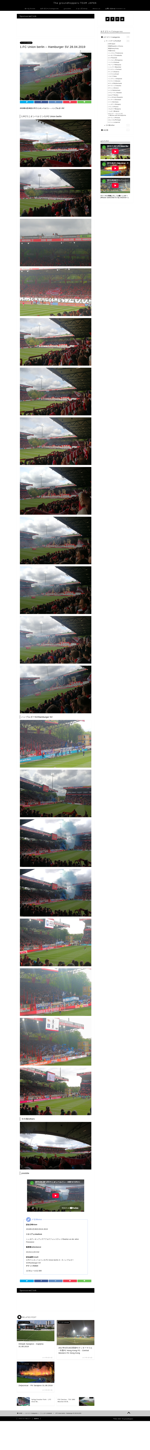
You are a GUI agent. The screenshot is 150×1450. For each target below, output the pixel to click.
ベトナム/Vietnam (113, 62)
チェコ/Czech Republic (115, 97)
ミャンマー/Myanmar (114, 67)
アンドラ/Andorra (113, 71)
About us (96, 8)
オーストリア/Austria (114, 85)
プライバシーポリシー (24, 1418)
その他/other (117, 125)
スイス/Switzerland (114, 90)
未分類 (115, 130)
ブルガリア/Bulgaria (114, 109)
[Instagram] (117, 19)
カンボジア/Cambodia (115, 55)
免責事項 (36, 1418)
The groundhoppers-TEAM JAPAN (75, 3)
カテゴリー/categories (49, 8)
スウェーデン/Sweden (115, 92)
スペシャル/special (114, 122)
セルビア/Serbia (113, 95)
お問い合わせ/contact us (115, 8)
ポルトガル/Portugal (114, 120)
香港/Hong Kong (113, 48)
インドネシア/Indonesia (115, 53)
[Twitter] (108, 19)
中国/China (111, 50)
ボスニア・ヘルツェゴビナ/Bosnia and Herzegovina (117, 114)
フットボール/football (26, 42)
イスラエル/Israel (113, 74)
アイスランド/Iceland (114, 69)
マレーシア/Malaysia (114, 64)
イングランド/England (115, 78)
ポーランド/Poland (114, 117)
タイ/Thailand (112, 57)
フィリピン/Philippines (115, 60)
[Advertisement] (55, 27)
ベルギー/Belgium (113, 111)
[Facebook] (112, 19)
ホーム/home (30, 8)
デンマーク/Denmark (114, 99)
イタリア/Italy (112, 76)
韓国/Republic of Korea (115, 46)
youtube (67, 8)
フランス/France (113, 106)
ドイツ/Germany (113, 102)
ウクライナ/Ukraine (114, 81)
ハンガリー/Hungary (114, 104)
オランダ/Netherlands (115, 83)
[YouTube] (122, 19)
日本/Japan (111, 44)
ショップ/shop (82, 8)
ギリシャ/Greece (113, 88)
